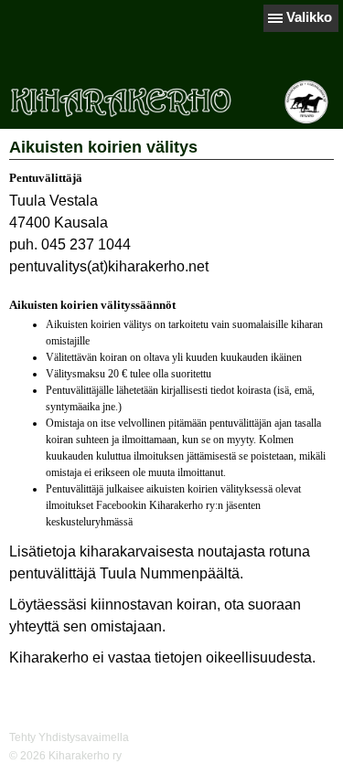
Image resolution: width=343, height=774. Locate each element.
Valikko (309, 17)
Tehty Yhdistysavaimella (69, 737)
